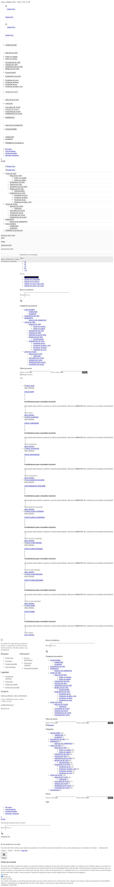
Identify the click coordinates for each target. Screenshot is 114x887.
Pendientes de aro (20, 200)
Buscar (22, 295)
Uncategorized (54, 790)
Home (3, 238)
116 (25, 270)
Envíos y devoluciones (28, 659)
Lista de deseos (10, 151)
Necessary (7, 877)
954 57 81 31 (5, 708)
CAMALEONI (14, 226)
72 (25, 266)
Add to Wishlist (29, 388)
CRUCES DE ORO (16, 184)
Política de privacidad (12, 687)
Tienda (3, 241)
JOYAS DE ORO (10, 173)
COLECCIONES (10, 224)
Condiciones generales (9, 677)
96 (25, 268)
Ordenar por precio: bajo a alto (34, 284)
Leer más (24, 850)
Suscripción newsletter (28, 664)
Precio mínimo (24, 372)
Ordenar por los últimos (31, 281)
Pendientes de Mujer (20, 197)
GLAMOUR (13, 228)
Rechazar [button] (17, 850)
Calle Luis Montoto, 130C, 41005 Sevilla (14, 696)
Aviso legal (8, 681)
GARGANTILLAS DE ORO (18, 187)
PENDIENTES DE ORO (17, 193)
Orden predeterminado (31, 277)
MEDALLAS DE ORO (17, 189)
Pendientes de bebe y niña (22, 202)
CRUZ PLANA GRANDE (33, 549)
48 (25, 264)
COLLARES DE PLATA (17, 211)
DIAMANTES (9, 219)
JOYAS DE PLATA (11, 204)
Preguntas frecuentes (31, 668)
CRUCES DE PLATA (16, 213)
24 (25, 262)
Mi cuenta (8, 149)
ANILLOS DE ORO (16, 176)
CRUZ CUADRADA (31, 423)
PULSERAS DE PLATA (17, 215)
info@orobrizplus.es (7, 705)
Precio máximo (55, 372)
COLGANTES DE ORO (17, 182)
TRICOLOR (17, 208)
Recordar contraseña (12, 155)
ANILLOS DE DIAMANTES (18, 222)
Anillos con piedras (20, 178)
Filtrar (85, 372)
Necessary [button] (4, 874)
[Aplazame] (50, 725)
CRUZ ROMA (29, 611)
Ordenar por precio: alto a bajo (34, 286)
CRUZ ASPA (29, 392)
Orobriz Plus (9, 658)
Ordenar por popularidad (32, 279)
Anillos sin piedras (20, 180)
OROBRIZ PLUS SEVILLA (14, 230)
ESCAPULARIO (19, 191)
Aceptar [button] (10, 850)
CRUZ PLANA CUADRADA (34, 517)
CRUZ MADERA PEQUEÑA (34, 486)
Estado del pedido (11, 153)
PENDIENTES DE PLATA (18, 217)
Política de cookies (11, 684)
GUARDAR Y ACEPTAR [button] (9, 885)
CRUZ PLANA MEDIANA (33, 580)
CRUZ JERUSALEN (31, 454)
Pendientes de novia (20, 195)
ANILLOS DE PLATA (16, 206)
